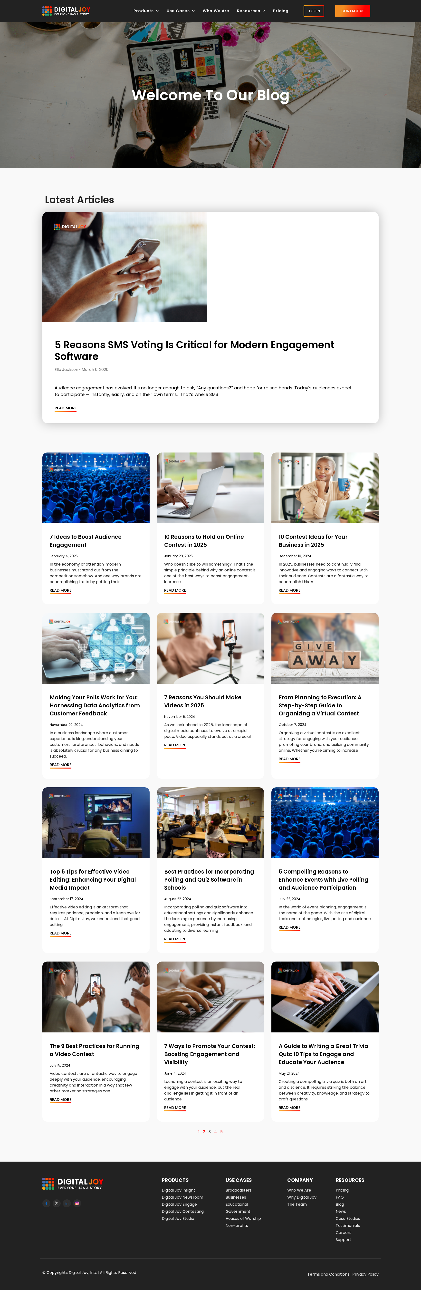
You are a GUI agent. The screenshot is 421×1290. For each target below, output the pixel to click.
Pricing (280, 11)
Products (144, 11)
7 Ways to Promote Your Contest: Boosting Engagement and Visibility (209, 1054)
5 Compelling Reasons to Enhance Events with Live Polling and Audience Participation (323, 880)
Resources (248, 11)
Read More (66, 408)
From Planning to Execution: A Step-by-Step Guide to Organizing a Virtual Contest (320, 705)
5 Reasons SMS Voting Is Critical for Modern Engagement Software (194, 350)
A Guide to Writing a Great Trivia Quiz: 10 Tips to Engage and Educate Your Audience (323, 1054)
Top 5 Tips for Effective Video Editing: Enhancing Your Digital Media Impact (93, 880)
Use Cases (178, 11)
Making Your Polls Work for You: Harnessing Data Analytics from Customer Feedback (95, 705)
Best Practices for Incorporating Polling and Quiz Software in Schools (209, 880)
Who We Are (216, 11)
